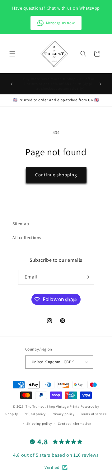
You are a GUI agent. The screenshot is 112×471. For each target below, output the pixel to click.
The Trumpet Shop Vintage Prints (53, 406)
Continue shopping (56, 175)
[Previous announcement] (11, 84)
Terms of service (93, 414)
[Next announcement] (100, 84)
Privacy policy (63, 414)
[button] (12, 54)
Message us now (60, 22)
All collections (26, 237)
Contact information (74, 423)
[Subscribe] (87, 277)
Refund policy (35, 414)
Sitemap (20, 223)
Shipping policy (39, 423)
